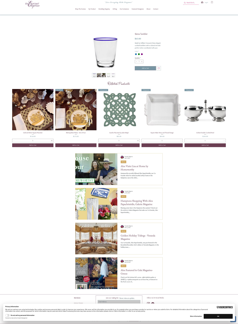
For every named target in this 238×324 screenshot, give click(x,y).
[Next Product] (228, 112)
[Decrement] (136, 63)
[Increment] (142, 63)
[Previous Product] (9, 112)
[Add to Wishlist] (159, 71)
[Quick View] (76, 112)
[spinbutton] (139, 63)
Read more (138, 50)
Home (79, 26)
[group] (119, 120)
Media (123, 164)
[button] (212, 2)
